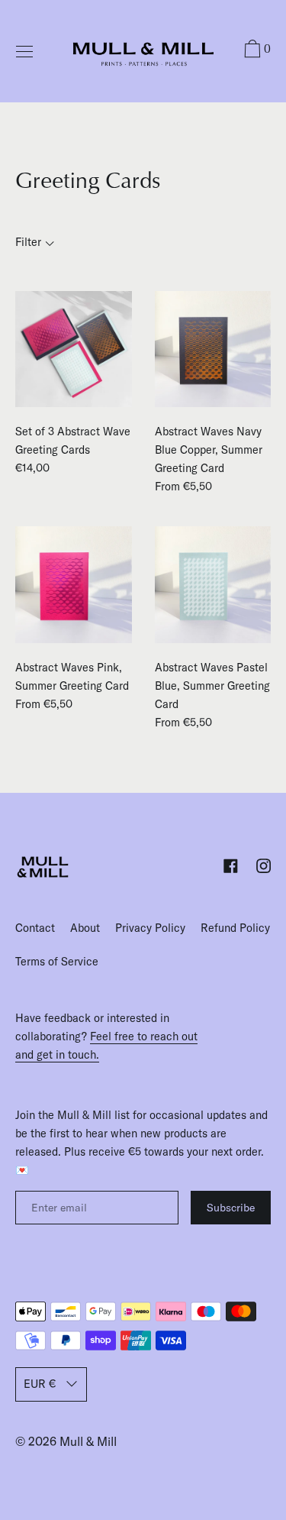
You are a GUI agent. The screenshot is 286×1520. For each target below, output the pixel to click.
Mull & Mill (88, 1441)
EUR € (40, 1384)
